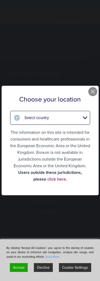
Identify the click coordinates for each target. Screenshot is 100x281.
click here (56, 179)
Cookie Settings (75, 267)
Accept (19, 267)
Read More (52, 257)
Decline (43, 267)
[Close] (92, 91)
